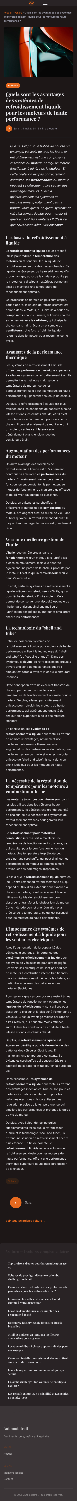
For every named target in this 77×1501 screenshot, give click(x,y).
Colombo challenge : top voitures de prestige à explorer (37, 1383)
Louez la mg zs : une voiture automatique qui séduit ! (36, 1371)
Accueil (8, 12)
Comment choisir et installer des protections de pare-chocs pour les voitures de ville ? (38, 1289)
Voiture (18, 12)
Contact (8, 1478)
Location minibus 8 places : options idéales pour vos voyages (38, 1348)
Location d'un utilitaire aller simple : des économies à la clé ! (33, 1312)
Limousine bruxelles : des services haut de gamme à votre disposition (34, 1301)
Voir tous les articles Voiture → (25, 1220)
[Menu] (45, 3)
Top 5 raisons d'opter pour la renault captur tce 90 (37, 1265)
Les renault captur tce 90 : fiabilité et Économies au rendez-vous (38, 1395)
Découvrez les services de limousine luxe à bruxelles (35, 1324)
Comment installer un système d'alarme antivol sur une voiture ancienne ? (38, 1360)
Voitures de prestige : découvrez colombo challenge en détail (33, 1277)
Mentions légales (13, 1472)
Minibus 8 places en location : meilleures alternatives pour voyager (33, 1336)
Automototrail (16, 1428)
